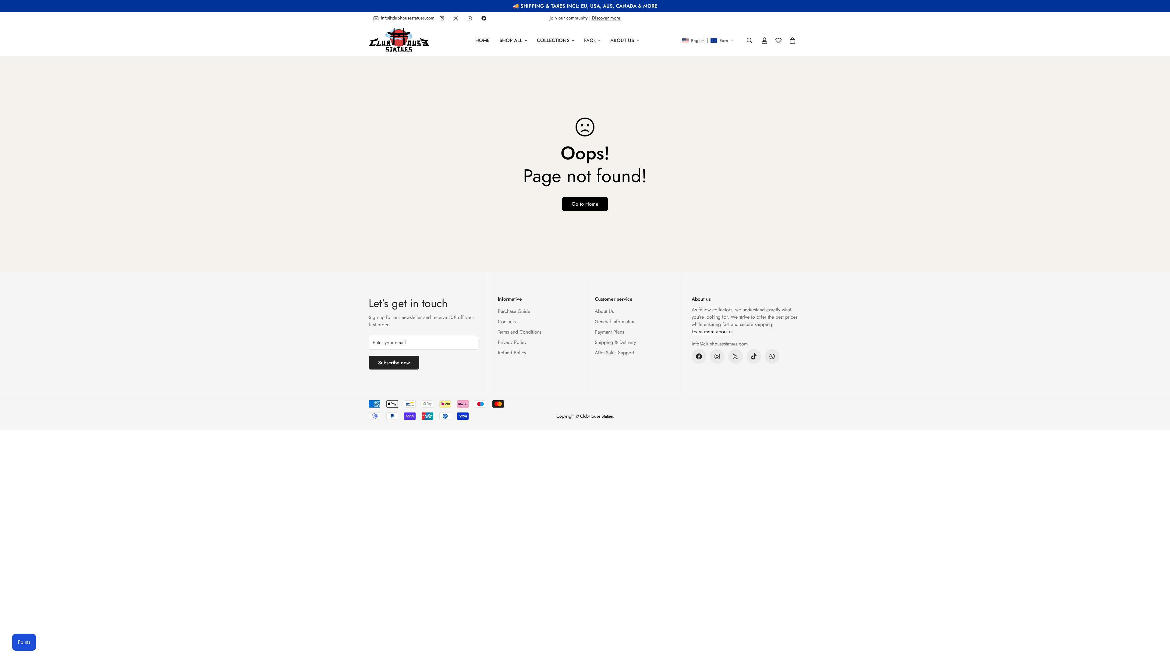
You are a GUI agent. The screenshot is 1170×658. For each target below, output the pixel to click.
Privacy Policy (512, 342)
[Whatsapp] (469, 18)
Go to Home (585, 203)
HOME (482, 40)
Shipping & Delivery (615, 342)
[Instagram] (441, 18)
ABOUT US (622, 40)
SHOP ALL (510, 40)
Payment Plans (609, 331)
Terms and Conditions (519, 331)
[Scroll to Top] (1158, 625)
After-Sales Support (614, 352)
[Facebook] (483, 18)
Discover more (606, 18)
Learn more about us (712, 331)
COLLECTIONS (553, 40)
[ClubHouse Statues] (399, 40)
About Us (604, 311)
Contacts (507, 321)
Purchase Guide (514, 311)
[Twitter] (455, 18)
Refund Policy (512, 352)
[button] (708, 40)
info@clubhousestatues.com (720, 343)
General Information (615, 321)
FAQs (590, 40)
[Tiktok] (753, 356)
